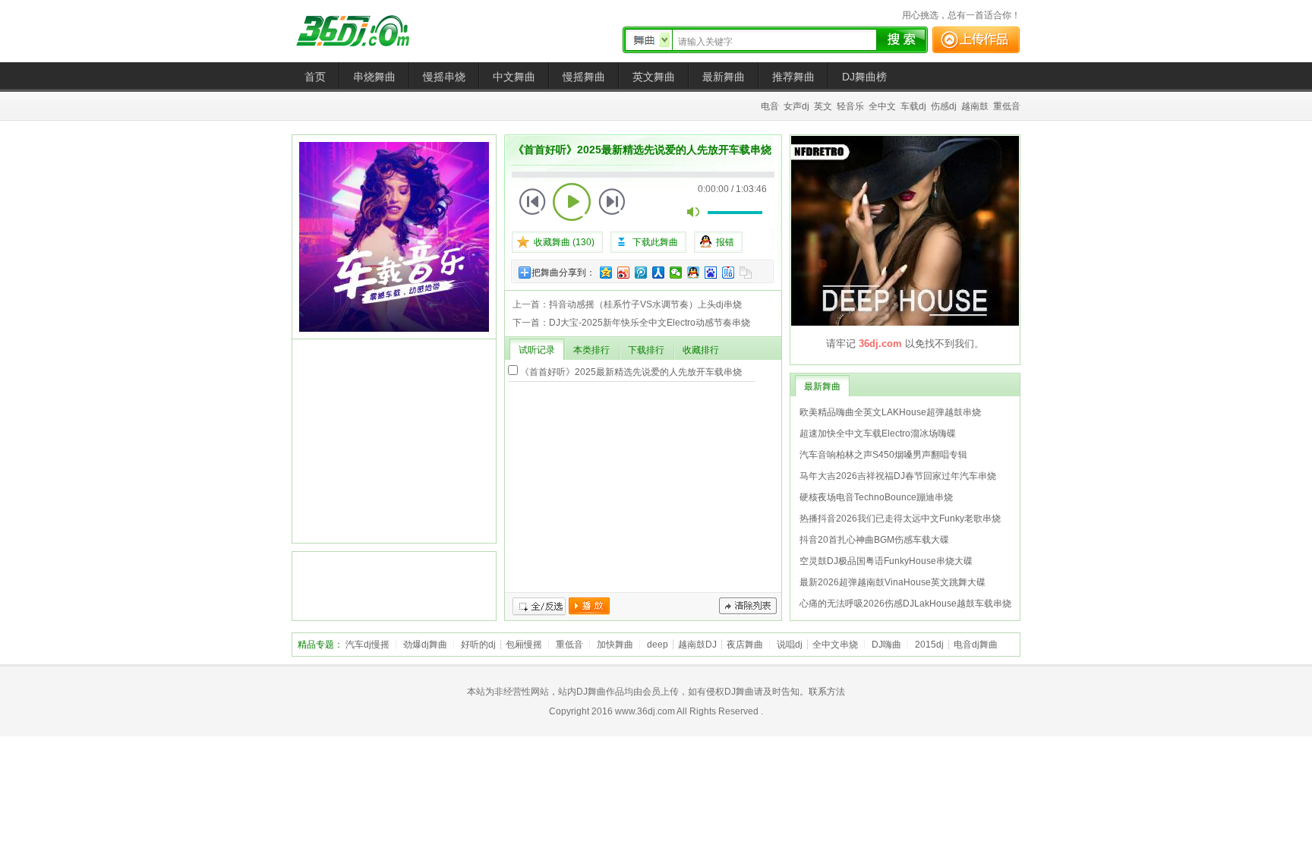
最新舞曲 (723, 77)
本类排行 (591, 350)
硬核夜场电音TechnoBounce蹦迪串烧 (876, 497)
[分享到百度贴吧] (728, 272)
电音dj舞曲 (976, 644)
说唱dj (790, 644)
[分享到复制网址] (746, 272)
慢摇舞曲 (584, 77)
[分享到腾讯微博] (641, 272)
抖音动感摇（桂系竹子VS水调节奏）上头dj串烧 (645, 304)
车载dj (913, 106)
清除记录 (748, 606)
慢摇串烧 (444, 77)
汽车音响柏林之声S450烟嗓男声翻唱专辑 (883, 454)
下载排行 (646, 350)
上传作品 (976, 40)
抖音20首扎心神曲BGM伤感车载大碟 (874, 539)
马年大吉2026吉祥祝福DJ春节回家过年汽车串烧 (898, 476)
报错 (725, 242)
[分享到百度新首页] (711, 272)
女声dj (796, 106)
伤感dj (944, 106)
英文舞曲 (653, 77)
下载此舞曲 (655, 242)
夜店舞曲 (745, 644)
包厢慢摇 (524, 644)
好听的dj (478, 644)
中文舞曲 (514, 77)
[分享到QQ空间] (606, 272)
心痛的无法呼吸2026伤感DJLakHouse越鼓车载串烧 (905, 603)
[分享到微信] (676, 272)
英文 (823, 106)
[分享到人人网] (658, 272)
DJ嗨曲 (886, 644)
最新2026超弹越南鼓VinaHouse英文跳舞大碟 (893, 582)
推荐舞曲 (793, 77)
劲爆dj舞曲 (425, 644)
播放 (589, 606)
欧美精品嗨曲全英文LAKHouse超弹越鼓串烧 (890, 412)
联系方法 (827, 691)
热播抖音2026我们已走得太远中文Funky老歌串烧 (900, 518)
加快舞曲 (615, 644)
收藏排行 (701, 350)
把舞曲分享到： (563, 272)
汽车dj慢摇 (367, 644)
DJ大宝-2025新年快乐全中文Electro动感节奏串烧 (649, 322)
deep (657, 644)
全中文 (882, 106)
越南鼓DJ (697, 644)
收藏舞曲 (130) (564, 242)
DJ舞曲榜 (864, 77)
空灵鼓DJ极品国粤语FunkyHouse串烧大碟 (886, 561)
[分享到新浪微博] (623, 272)
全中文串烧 (835, 644)
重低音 (1006, 106)
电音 (770, 106)
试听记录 (537, 350)
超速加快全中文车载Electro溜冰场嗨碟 (878, 433)
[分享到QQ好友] (693, 272)
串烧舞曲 (374, 77)
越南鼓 (975, 106)
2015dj (929, 644)
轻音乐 (850, 106)
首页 (315, 77)
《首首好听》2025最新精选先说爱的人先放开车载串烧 (631, 372)
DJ (364, 31)
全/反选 (539, 606)
